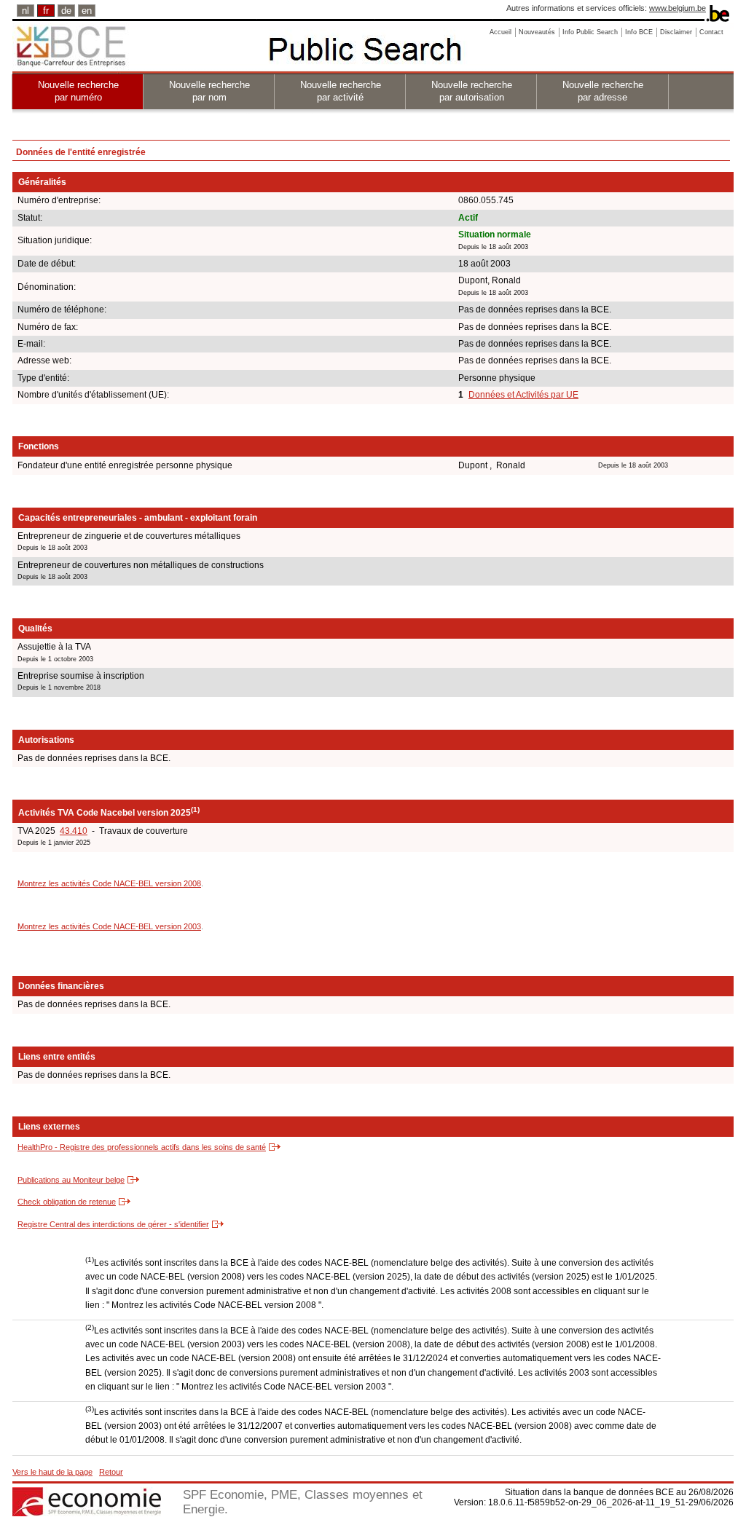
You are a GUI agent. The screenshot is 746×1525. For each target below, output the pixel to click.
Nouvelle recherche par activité (340, 91)
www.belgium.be (677, 8)
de (66, 10)
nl (25, 10)
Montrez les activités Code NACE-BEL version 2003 (109, 926)
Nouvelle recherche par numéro (78, 91)
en (87, 10)
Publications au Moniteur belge (71, 1179)
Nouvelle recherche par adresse (602, 91)
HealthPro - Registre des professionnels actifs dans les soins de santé (141, 1147)
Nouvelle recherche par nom (209, 91)
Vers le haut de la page (52, 1471)
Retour (111, 1471)
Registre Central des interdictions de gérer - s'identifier (113, 1224)
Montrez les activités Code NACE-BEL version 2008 (109, 883)
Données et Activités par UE (523, 395)
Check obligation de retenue (66, 1201)
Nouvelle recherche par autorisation (471, 91)
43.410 (73, 831)
